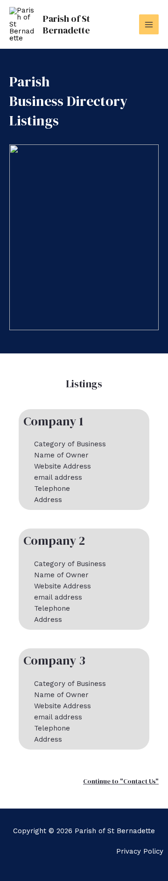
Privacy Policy (139, 851)
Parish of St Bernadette (66, 24)
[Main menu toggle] (149, 24)
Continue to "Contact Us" (121, 781)
